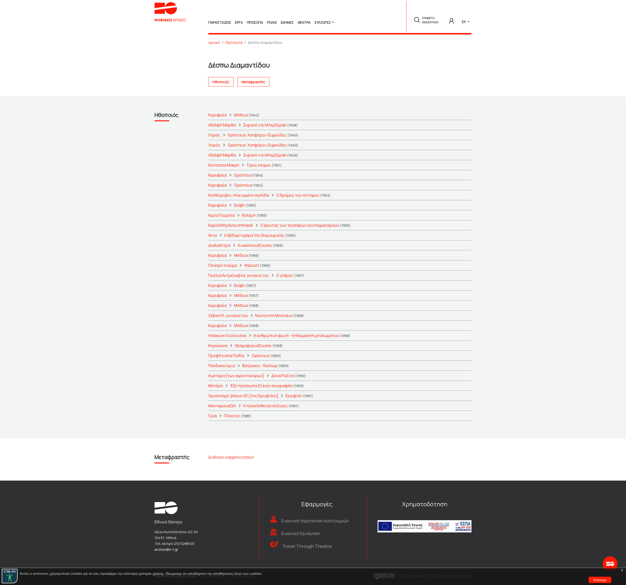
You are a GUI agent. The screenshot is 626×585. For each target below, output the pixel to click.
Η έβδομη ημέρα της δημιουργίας (254, 235)
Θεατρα (304, 22)
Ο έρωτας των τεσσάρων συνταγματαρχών (299, 225)
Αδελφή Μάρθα (222, 125)
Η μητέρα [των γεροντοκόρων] (236, 375)
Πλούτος (232, 415)
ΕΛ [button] (464, 21)
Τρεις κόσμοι (258, 165)
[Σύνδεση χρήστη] (451, 20)
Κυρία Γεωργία (221, 215)
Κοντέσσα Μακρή (223, 165)
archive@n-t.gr (166, 549)
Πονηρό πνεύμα (222, 265)
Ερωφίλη (294, 395)
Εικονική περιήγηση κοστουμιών (315, 521)
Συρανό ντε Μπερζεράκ (264, 125)
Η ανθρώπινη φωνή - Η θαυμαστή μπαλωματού (296, 335)
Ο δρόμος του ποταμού (297, 195)
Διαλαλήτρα (219, 245)
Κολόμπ (249, 215)
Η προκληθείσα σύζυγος (265, 405)
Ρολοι (272, 22)
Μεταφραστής (253, 81)
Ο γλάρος (284, 275)
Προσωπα (255, 22)
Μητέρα (215, 385)
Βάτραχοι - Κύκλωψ (259, 365)
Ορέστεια (243, 175)
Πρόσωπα (234, 42)
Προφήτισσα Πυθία (226, 355)
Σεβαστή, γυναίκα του (228, 315)
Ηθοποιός (220, 81)
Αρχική (214, 42)
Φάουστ (251, 265)
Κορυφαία (217, 115)
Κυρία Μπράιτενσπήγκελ (230, 225)
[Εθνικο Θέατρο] (166, 507)
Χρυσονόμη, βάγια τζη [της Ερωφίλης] (243, 395)
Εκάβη (239, 205)
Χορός (214, 135)
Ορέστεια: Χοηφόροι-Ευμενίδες (257, 135)
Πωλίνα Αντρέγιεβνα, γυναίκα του (238, 275)
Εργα (239, 22)
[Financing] (424, 520)
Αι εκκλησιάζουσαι (255, 245)
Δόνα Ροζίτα (282, 375)
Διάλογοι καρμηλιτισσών (231, 457)
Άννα (212, 235)
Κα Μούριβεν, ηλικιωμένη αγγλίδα (238, 195)
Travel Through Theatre (307, 546)
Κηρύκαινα (217, 345)
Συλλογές (322, 22)
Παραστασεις (219, 22)
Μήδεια (241, 115)
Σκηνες (287, 22)
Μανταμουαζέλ (222, 405)
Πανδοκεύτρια (221, 365)
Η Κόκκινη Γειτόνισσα (227, 335)
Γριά (212, 415)
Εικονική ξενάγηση (300, 533)
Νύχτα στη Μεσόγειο (274, 315)
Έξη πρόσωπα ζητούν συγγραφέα (261, 385)
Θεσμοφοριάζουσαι (253, 345)
